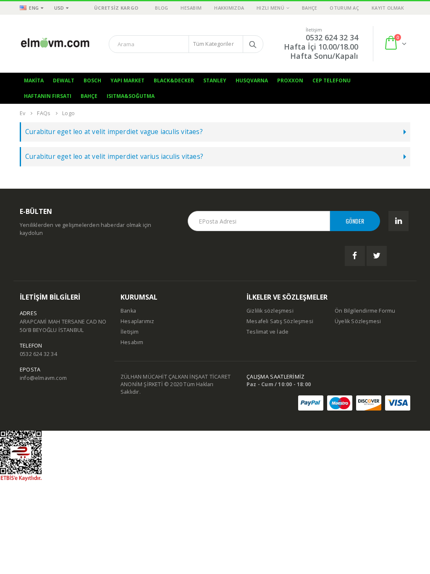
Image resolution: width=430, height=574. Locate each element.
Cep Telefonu (331, 80)
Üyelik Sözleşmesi (358, 321)
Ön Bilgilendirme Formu (365, 310)
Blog (161, 8)
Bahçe (309, 8)
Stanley (214, 80)
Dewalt (63, 80)
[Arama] (252, 44)
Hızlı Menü (270, 8)
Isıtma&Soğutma (131, 96)
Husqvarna (252, 80)
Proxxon (290, 80)
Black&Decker (174, 80)
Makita (34, 80)
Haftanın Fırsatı (47, 96)
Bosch (92, 80)
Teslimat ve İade (267, 331)
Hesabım (191, 8)
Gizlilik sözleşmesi (270, 310)
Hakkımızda (229, 8)
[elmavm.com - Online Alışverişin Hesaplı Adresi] (55, 43)
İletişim (130, 331)
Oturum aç (344, 8)
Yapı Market (127, 80)
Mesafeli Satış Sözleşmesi (279, 321)
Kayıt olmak (388, 8)
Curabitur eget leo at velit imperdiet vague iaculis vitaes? (114, 131)
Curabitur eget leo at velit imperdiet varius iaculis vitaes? (114, 156)
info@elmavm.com (43, 378)
